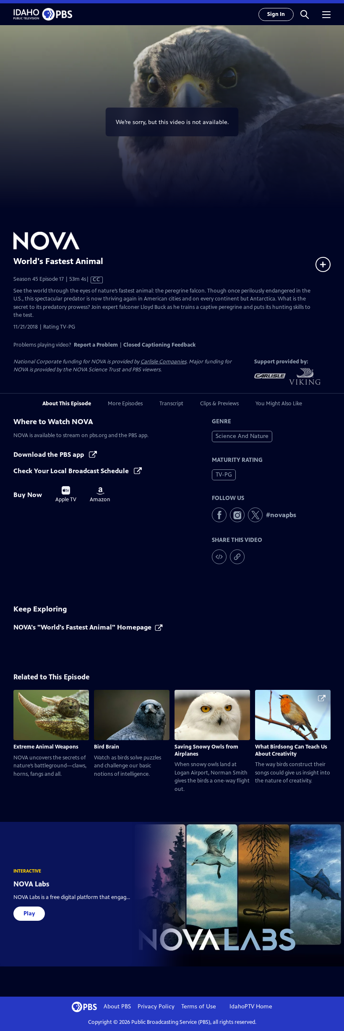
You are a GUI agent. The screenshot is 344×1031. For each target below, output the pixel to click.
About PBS (117, 1006)
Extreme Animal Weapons (45, 746)
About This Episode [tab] (66, 403)
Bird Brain (106, 746)
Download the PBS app (49, 455)
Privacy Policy (156, 1006)
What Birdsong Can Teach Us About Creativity (291, 750)
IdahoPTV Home (250, 1006)
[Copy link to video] (237, 556)
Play (29, 913)
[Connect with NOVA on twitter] (255, 515)
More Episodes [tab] (125, 403)
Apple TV (65, 494)
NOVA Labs (31, 884)
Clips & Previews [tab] (219, 403)
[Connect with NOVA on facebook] (219, 515)
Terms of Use (198, 1006)
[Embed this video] (219, 556)
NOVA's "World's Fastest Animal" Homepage (82, 627)
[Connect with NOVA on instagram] (237, 515)
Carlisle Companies (163, 361)
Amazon (100, 495)
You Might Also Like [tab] (278, 403)
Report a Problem (96, 345)
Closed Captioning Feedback (159, 345)
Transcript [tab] (171, 403)
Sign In (276, 14)
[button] (304, 14)
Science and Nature (242, 436)
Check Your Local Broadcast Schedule (71, 471)
